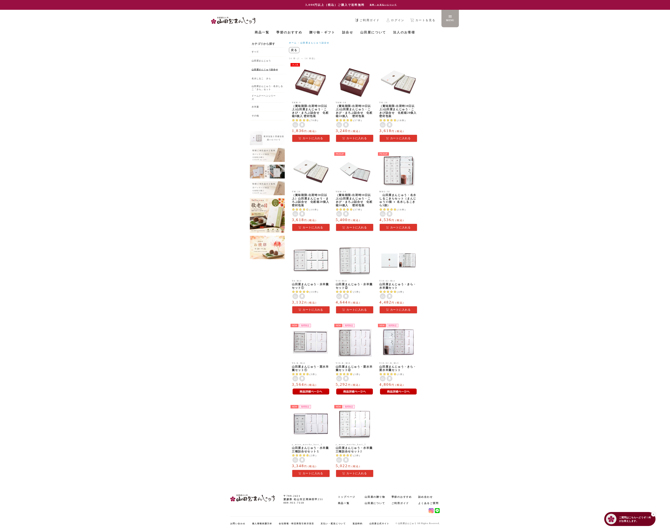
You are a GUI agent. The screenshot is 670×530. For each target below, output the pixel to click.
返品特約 (358, 523)
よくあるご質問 (428, 503)
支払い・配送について (333, 523)
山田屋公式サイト (379, 523)
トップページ (347, 497)
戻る (294, 50)
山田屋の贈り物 (375, 497)
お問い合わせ (237, 523)
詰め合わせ (425, 497)
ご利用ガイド (400, 503)
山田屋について (375, 503)
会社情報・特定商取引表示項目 (296, 523)
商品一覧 (262, 32)
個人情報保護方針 (262, 523)
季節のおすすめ (402, 497)
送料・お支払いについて (383, 5)
